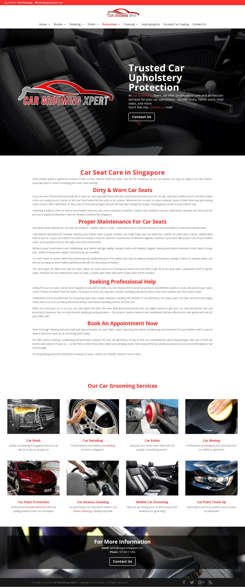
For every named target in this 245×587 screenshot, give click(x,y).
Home (43, 24)
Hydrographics (151, 24)
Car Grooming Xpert (65, 582)
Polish (91, 24)
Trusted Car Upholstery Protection (156, 77)
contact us (157, 107)
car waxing (206, 445)
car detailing (108, 445)
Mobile (58, 24)
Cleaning (129, 24)
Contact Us (199, 24)
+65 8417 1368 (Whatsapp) (20, 2)
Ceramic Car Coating (176, 24)
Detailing (75, 24)
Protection (109, 24)
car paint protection (35, 507)
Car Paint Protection (33, 502)
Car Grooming (142, 95)
